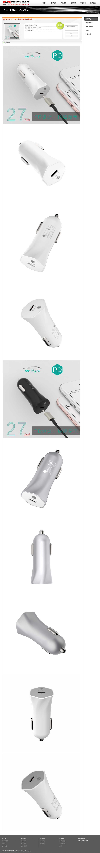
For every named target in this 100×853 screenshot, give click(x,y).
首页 (44, 3)
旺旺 (71, 33)
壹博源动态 (24, 846)
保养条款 (42, 841)
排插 (87, 30)
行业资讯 (23, 843)
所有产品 (88, 19)
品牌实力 (4, 843)
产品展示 (63, 3)
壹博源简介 (5, 841)
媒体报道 (23, 841)
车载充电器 (89, 26)
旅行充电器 (89, 22)
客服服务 (83, 3)
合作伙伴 (4, 846)
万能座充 (88, 34)
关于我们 (54, 3)
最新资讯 (73, 3)
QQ (71, 36)
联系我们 (93, 3)
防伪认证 (42, 843)
